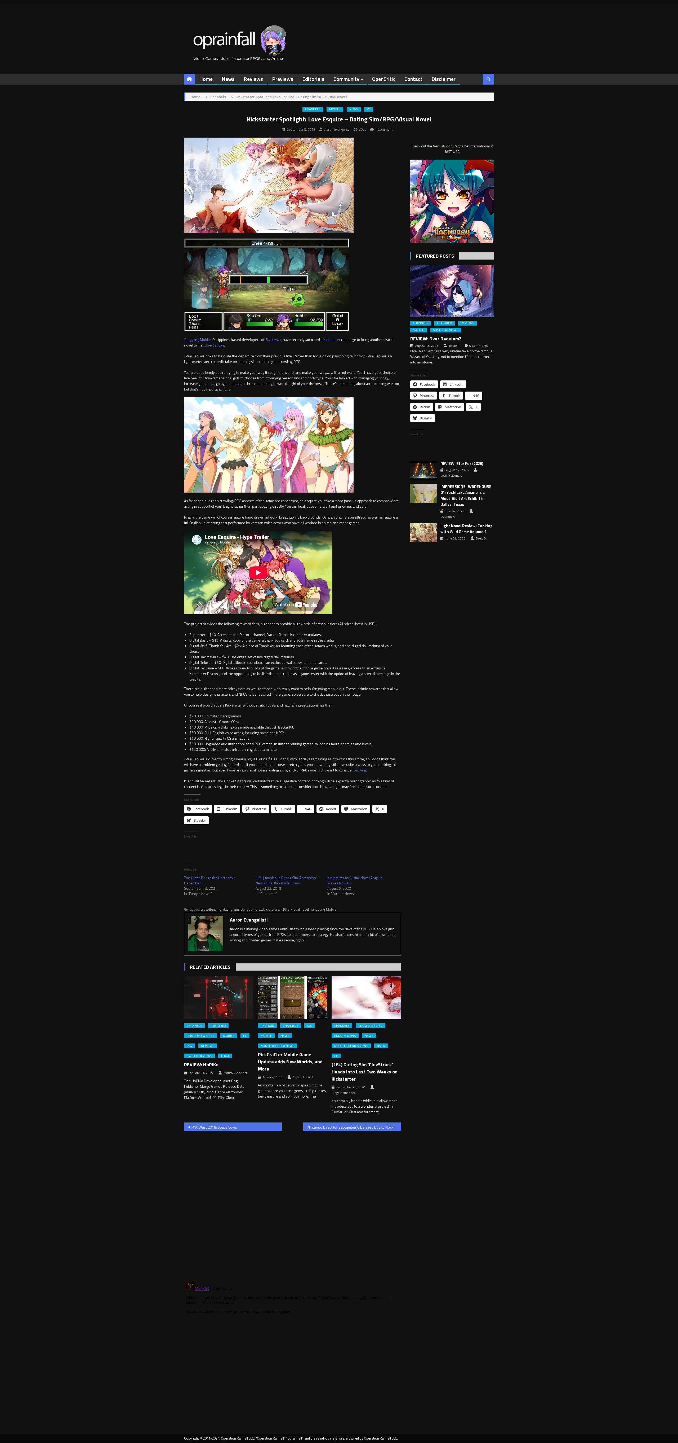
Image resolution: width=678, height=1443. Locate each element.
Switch (418, 330)
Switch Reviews (199, 1056)
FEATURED (218, 1025)
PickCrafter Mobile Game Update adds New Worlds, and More (290, 1061)
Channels (312, 109)
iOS (309, 1025)
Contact (413, 79)
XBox (225, 1056)
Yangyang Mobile (197, 339)
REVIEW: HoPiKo (201, 1064)
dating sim (231, 909)
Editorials (313, 79)
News (228, 79)
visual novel (300, 909)
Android (267, 1025)
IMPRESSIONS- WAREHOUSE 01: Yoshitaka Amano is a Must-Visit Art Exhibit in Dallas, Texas (465, 496)
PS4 (189, 1045)
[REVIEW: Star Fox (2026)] (423, 470)
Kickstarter (331, 339)
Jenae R (454, 345)
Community (346, 79)
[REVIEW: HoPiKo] (218, 997)
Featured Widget (200, 1035)
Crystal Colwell (303, 1077)
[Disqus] (292, 1203)
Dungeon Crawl (252, 909)
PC (369, 109)
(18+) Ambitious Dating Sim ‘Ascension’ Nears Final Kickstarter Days (286, 880)
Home (206, 79)
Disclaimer (443, 79)
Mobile (335, 109)
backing (360, 770)
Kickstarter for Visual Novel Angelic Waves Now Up (354, 880)
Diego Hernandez (343, 1092)
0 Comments (478, 345)
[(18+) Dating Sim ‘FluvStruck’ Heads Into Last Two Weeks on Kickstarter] (366, 997)
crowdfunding (210, 909)
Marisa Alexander (235, 1073)
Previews (282, 79)
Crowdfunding (370, 1025)
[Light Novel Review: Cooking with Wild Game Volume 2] (423, 532)
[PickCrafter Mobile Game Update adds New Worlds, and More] (292, 997)
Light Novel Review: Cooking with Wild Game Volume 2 (466, 529)
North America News (278, 1045)
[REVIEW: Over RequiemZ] (452, 291)
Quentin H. (448, 516)
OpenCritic (383, 79)
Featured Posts (435, 256)
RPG (286, 909)
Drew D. (481, 538)
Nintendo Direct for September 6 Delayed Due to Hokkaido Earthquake (354, 1127)
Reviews (253, 79)
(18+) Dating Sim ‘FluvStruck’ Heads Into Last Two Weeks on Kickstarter (365, 1071)
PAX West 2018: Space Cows (214, 1127)
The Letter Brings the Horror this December (209, 880)
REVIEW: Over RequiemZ (436, 338)
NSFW (381, 1045)
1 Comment (383, 129)
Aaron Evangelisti (337, 129)
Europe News (345, 1035)
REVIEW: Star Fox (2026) (461, 464)
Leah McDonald (451, 475)
